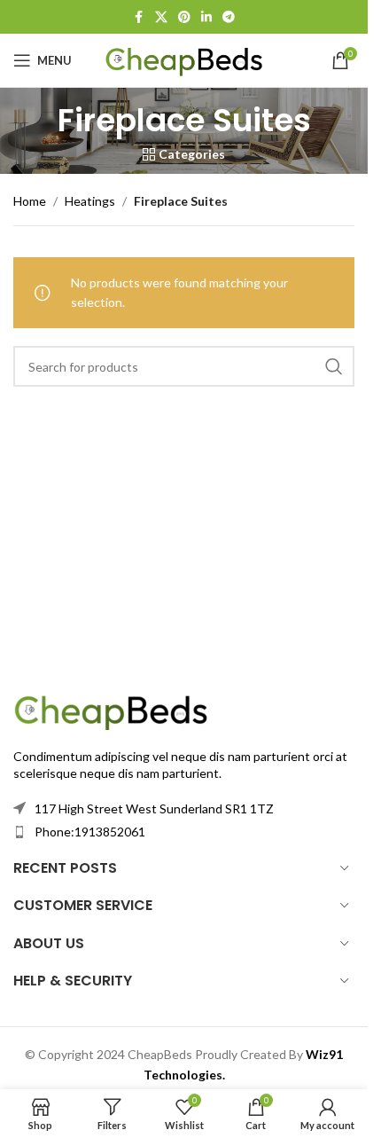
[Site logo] (184, 59)
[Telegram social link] (228, 17)
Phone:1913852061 (90, 831)
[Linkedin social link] (206, 17)
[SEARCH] (334, 366)
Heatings (90, 200)
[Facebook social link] (139, 17)
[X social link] (161, 17)
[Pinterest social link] (184, 17)
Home (29, 200)
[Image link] (110, 709)
